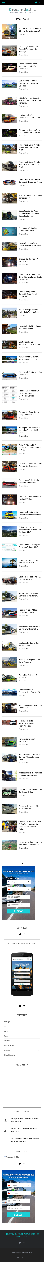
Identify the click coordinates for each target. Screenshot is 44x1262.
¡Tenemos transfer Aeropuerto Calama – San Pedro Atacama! (28, 723)
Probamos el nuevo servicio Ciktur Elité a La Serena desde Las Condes (30, 277)
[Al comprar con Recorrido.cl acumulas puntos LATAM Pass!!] (9, 430)
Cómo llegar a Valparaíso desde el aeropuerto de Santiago (28, 49)
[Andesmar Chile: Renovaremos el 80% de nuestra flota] (9, 775)
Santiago (7, 1022)
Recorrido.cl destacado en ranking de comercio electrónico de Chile (29, 393)
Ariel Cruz (24, 34)
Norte (6, 1031)
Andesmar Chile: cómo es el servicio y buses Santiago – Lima (29, 757)
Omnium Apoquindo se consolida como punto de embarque (28, 294)
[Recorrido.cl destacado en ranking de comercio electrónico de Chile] (9, 395)
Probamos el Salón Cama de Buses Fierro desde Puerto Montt (29, 164)
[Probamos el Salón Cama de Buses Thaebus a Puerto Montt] (9, 149)
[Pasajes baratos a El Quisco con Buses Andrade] (9, 613)
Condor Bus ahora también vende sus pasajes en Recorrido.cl (29, 66)
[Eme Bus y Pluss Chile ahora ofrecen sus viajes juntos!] (9, 31)
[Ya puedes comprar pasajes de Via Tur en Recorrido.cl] (9, 629)
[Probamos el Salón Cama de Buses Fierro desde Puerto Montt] (9, 166)
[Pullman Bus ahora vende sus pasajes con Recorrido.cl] (9, 466)
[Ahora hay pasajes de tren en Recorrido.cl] (9, 708)
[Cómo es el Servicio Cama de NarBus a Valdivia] (9, 499)
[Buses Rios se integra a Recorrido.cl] (9, 678)
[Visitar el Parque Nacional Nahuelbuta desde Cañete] (9, 313)
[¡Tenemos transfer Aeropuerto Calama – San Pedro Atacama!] (9, 722)
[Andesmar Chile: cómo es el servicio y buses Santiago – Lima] (9, 757)
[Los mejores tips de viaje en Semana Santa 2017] (9, 580)
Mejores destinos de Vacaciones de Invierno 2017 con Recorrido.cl (30, 529)
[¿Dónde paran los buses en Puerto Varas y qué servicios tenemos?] (9, 101)
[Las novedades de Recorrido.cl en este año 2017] (9, 345)
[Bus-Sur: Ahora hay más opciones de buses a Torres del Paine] (9, 84)
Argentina (7, 1041)
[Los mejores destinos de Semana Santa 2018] (9, 563)
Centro (6, 1036)
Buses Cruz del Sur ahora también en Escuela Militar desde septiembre (29, 213)
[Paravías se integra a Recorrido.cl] (9, 742)
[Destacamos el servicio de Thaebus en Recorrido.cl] (9, 483)
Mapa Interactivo (9, 1055)
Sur (5, 1026)
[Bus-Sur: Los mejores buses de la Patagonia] (9, 662)
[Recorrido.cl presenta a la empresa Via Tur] (9, 809)
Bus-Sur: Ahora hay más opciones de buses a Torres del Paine (29, 83)
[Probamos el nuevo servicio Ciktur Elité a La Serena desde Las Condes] (9, 278)
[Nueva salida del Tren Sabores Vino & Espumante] (9, 329)
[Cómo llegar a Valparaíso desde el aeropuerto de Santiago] (9, 50)
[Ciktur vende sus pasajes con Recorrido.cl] (9, 375)
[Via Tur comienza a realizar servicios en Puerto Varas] (9, 596)
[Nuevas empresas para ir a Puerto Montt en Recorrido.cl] (9, 246)
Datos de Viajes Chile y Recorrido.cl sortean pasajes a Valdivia (30, 447)
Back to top (20, 1257)
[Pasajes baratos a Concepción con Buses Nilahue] (9, 792)
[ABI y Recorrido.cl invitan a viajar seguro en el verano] (9, 359)
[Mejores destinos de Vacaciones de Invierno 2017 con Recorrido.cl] (9, 531)
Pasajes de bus (9, 1045)
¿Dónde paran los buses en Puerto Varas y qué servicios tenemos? (30, 100)
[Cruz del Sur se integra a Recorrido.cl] (9, 262)
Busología (7, 1050)
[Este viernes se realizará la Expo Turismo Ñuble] (9, 231)
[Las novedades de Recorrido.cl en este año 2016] (9, 692)
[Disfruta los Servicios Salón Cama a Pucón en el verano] (9, 133)
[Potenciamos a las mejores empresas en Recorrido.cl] (9, 547)
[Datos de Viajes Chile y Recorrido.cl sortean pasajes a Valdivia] (9, 449)
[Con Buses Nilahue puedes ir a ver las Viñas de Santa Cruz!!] (9, 845)
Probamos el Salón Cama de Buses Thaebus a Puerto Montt (29, 147)
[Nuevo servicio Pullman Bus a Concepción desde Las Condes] (9, 182)
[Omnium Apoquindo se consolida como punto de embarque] (9, 294)
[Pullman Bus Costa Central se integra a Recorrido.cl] (9, 415)
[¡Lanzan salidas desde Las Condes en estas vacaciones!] (9, 515)
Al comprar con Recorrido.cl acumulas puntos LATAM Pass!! (29, 430)
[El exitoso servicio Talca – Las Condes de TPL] (9, 198)
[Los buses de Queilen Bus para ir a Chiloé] (9, 646)
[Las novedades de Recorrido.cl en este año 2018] (9, 118)
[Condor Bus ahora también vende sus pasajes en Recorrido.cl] (9, 67)
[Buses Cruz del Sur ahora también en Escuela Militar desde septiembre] (9, 215)
